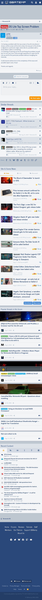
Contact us (5, 586)
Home (7, 526)
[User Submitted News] (17, 450)
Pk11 (5, 484)
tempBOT (25, 262)
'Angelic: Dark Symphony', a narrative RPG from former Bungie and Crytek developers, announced (26, 294)
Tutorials (29, 526)
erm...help (16, 131)
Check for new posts (22, 76)
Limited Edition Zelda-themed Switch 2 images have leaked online (26, 268)
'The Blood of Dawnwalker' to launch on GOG (26, 179)
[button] (2, 2)
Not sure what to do (8, 434)
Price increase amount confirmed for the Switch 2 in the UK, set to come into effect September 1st (26, 193)
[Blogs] (38, 450)
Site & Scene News (8, 168)
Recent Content (7, 445)
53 (40, 249)
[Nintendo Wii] (2, 464)
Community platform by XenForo (21, 594)
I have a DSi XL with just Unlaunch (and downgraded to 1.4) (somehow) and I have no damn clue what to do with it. (20, 338)
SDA (5, 479)
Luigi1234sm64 (8, 501)
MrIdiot (8, 133)
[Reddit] (10, 596)
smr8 (7, 125)
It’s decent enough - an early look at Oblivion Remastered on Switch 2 (26, 280)
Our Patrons (18, 529)
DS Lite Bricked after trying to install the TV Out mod (21, 111)
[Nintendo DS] (2, 479)
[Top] (24, 589)
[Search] (32, 2)
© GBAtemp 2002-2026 (31, 597)
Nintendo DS (16, 115)
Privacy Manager (14, 586)
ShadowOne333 (17, 275)
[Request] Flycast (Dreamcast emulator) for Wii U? (20, 459)
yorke (3, 29)
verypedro (7, 471)
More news (37, 303)
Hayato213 (7, 507)
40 (40, 285)
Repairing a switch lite (13, 139)
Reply (39, 70)
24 (40, 223)
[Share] (37, 41)
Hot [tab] (20, 173)
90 (40, 274)
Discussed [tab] (35, 173)
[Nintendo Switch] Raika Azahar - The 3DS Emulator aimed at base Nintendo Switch (21, 468)
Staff (35, 526)
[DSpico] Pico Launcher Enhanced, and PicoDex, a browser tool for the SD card (19, 325)
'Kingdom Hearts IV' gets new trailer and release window (26, 218)
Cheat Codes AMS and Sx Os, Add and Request (19, 473)
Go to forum (28, 303)
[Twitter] (19, 596)
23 (40, 300)
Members (8, 529)
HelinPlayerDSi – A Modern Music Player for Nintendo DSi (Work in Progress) (20, 352)
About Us (21, 533)
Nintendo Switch (17, 141)
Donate (18, 581)
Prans (26, 184)
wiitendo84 (9, 141)
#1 (40, 41)
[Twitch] (14, 596)
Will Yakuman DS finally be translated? (17, 478)
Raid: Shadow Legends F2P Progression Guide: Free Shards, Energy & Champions (27, 257)
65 (40, 199)
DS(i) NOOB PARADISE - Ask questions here (18, 482)
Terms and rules (25, 586)
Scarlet (15, 200)
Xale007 (6, 460)
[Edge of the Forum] (24, 450)
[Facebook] (5, 596)
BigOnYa (6, 456)
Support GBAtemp (30, 529)
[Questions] (31, 450)
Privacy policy (36, 586)
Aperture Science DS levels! (13, 499)
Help (15, 589)
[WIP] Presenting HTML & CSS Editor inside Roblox (20, 509)
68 (40, 237)
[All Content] (3, 450)
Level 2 (15, 38)
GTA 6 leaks (8, 454)
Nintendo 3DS (21, 153)
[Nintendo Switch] (2, 469)
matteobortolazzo (11, 153)
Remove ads (27, 581)
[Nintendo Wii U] (2, 459)
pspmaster (7, 475)
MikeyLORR (9, 115)
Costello (15, 250)
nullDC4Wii (7, 463)
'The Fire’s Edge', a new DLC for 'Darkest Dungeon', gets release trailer (26, 205)
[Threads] (10, 450)
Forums (13, 526)
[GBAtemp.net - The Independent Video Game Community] (15, 2)
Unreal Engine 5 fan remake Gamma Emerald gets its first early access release (26, 232)
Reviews (21, 526)
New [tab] (7, 173)
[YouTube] (23, 596)
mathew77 (7, 490)
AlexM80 (6, 496)
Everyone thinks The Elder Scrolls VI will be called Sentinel (26, 243)
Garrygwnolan (8, 511)
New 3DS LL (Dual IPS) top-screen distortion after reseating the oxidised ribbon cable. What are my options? (21, 149)
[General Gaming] (2, 455)
